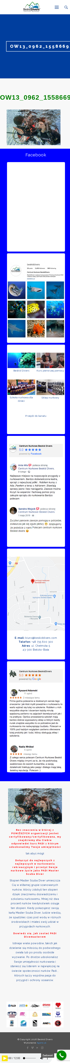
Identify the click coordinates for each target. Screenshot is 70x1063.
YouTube (36, 337)
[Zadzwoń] (61, 1055)
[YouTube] (37, 1047)
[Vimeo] (32, 1047)
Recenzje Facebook (35, 428)
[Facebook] (28, 1047)
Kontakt (36, 541)
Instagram (35, 246)
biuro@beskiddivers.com (41, 637)
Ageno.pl (41, 1043)
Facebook (35, 155)
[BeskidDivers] (31, 7)
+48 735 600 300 (42, 641)
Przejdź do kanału (35, 416)
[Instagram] (42, 1047)
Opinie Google (36, 654)
